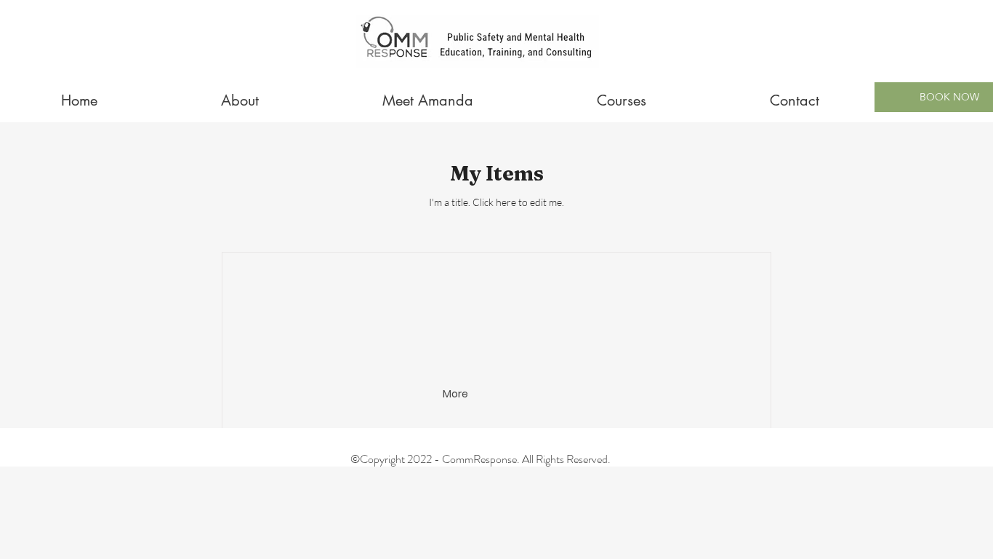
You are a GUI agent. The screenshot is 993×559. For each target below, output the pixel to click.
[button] (457, 394)
